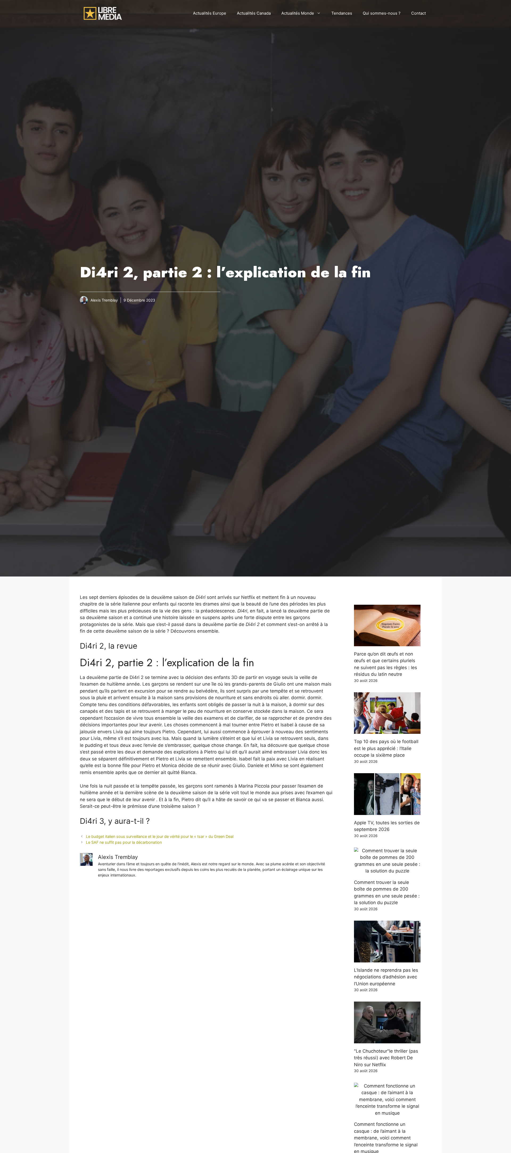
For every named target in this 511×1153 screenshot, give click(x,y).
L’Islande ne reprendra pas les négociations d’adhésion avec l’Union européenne (386, 976)
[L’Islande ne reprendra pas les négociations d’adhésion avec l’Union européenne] (387, 958)
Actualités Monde (297, 13)
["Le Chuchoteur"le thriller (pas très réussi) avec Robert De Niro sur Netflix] (387, 1039)
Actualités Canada (254, 13)
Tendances (341, 13)
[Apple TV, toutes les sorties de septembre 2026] (387, 811)
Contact (418, 13)
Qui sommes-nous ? (382, 13)
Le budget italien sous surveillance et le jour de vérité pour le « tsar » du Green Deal (159, 836)
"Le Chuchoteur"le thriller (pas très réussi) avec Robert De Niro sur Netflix (386, 1057)
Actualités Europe (209, 13)
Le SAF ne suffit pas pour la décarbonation (124, 842)
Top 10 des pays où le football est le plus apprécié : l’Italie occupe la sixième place (386, 748)
